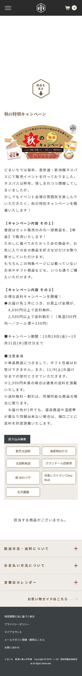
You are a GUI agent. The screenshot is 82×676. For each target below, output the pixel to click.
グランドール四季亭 (59, 463)
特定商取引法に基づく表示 (19, 616)
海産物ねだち (59, 451)
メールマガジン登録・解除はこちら (24, 639)
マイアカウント (13, 632)
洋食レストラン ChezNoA (58, 477)
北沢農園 (23, 492)
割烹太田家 (23, 451)
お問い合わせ (12, 647)
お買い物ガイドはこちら (48, 598)
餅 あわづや (23, 477)
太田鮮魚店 (23, 463)
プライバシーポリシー (17, 624)
